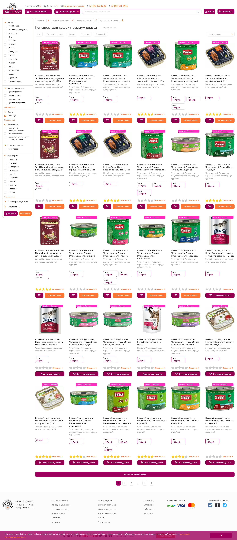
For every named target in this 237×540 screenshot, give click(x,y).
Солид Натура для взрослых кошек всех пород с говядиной (49, 85)
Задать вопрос (104, 522)
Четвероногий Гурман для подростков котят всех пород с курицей (185, 176)
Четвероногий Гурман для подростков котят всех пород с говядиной (117, 429)
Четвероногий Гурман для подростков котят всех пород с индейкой (185, 429)
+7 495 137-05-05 (24, 501)
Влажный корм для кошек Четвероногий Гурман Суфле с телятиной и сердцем (83, 342)
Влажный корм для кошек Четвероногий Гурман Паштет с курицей (219, 167)
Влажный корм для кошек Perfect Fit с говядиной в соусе (149, 342)
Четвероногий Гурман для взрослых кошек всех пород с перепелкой (82, 89)
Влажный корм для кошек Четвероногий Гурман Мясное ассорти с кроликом (184, 253)
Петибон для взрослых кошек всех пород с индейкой (218, 85)
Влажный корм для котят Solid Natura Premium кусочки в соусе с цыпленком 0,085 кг (49, 253)
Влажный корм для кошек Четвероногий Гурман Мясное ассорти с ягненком (116, 78)
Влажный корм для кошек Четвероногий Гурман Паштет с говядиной (219, 421)
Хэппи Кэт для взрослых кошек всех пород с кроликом (219, 260)
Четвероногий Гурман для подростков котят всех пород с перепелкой (83, 432)
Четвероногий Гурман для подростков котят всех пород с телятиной (185, 350)
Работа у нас (149, 509)
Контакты (56, 522)
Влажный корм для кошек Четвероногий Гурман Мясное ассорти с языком (115, 253)
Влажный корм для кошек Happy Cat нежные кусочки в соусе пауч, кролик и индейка (219, 253)
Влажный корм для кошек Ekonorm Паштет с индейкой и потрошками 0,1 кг (49, 421)
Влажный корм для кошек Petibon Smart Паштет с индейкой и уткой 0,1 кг (217, 78)
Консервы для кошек (109, 20)
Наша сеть (148, 513)
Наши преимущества (107, 513)
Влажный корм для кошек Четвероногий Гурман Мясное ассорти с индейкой (184, 78)
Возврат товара (58, 513)
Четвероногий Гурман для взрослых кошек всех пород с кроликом (184, 262)
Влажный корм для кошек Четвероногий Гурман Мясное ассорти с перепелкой (81, 79)
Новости (101, 518)
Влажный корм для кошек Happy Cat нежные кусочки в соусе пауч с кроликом (49, 342)
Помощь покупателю (107, 509)
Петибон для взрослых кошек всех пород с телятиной (150, 85)
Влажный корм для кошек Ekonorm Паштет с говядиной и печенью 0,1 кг (219, 342)
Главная (40, 20)
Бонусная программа (73, 6)
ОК (221, 535)
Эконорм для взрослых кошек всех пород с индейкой (48, 428)
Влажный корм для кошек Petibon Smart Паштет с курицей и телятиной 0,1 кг (82, 167)
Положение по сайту (60, 509)
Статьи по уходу (105, 500)
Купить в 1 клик (54, 120)
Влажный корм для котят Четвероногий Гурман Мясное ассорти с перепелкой (81, 422)
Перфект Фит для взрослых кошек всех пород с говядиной (151, 349)
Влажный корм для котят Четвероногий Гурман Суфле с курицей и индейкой (185, 167)
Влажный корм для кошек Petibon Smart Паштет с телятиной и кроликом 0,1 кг (151, 78)
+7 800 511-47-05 (24, 504)
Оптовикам (148, 505)
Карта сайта (149, 500)
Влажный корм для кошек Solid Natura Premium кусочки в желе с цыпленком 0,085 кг (49, 167)
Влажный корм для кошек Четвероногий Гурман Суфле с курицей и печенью (117, 342)
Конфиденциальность (61, 505)
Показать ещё (9, 107)
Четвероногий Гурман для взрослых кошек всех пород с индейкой (184, 87)
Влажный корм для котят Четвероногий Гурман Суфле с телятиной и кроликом (185, 342)
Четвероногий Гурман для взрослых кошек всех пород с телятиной (82, 350)
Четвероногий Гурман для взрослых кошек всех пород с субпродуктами (116, 87)
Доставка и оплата (60, 500)
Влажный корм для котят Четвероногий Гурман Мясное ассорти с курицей (82, 253)
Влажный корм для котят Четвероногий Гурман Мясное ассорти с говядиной (117, 421)
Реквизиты (56, 518)
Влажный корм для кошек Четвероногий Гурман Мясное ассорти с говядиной (151, 167)
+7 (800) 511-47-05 (119, 6)
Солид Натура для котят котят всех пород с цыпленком (48, 260)
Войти (211, 11)
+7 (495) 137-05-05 (97, 6)
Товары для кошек (61, 20)
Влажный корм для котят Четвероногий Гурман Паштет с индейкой (185, 421)
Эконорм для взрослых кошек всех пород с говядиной (218, 349)
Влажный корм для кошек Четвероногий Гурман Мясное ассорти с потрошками (149, 254)
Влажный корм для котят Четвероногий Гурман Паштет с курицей (151, 421)
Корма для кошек (84, 20)
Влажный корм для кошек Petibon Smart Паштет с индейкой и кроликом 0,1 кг (116, 167)
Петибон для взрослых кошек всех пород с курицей (82, 174)
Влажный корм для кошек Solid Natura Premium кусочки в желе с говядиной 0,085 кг (49, 78)
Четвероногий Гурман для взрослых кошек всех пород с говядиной (150, 176)
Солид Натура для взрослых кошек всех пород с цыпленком (49, 174)
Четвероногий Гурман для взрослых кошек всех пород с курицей (218, 176)
